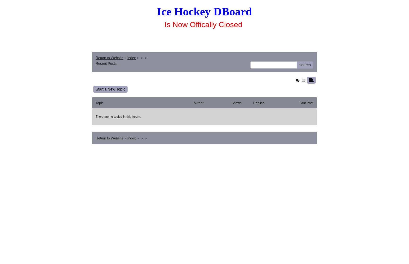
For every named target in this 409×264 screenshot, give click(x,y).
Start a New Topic (110, 89)
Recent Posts (106, 63)
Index (131, 58)
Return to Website (109, 58)
